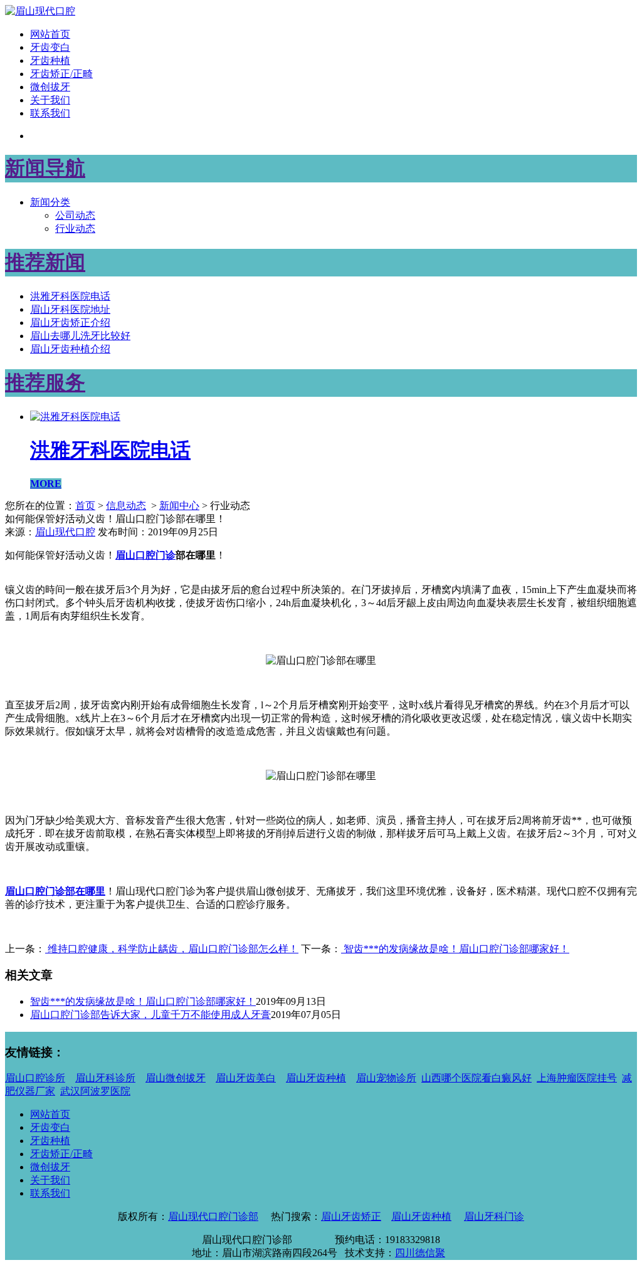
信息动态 (126, 505)
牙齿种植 (50, 60)
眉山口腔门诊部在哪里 (55, 891)
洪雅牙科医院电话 (70, 296)
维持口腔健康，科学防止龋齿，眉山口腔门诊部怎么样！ (171, 948)
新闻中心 (179, 505)
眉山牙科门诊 (494, 1216)
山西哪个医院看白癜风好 (476, 1078)
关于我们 (50, 100)
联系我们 (50, 113)
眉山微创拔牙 (175, 1078)
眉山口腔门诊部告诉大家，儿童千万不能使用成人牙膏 (150, 1014)
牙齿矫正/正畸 (61, 73)
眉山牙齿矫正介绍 (70, 322)
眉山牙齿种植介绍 (70, 349)
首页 (85, 505)
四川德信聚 (420, 1252)
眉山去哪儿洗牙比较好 (80, 335)
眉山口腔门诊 (145, 555)
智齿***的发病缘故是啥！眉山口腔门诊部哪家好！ (455, 948)
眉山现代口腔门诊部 (213, 1216)
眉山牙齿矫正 (351, 1216)
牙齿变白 (50, 47)
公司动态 (75, 215)
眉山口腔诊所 (35, 1078)
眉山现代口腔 (65, 532)
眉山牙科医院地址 (70, 309)
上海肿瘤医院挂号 (577, 1078)
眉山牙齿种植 (316, 1078)
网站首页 (50, 34)
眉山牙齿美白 (246, 1078)
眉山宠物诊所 (386, 1078)
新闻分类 (50, 202)
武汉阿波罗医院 (95, 1091)
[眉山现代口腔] (40, 11)
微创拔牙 (50, 86)
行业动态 (75, 228)
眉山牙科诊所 (105, 1078)
